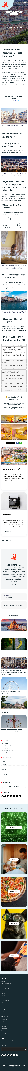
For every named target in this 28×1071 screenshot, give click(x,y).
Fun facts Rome (5, 712)
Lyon (20, 11)
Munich (20, 729)
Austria (3, 761)
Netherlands (4, 774)
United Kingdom (5, 777)
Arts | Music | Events (6, 1023)
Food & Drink (4, 1019)
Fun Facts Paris (5, 693)
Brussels (8, 670)
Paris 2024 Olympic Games (7, 750)
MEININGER (14, 14)
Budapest (3, 632)
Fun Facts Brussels (6, 674)
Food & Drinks (19, 670)
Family (13, 670)
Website (12, 585)
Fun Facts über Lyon (6, 748)
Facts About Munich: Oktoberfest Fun (11, 731)
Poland (2, 1011)
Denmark (3, 764)
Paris (18, 691)
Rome (17, 710)
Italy (8, 710)
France (8, 11)
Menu (25, 2)
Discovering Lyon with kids (7, 745)
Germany (14, 651)
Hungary (15, 632)
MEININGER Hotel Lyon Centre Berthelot (11, 226)
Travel (24, 651)
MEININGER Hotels (14, 565)
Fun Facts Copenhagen (6, 752)
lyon (10, 540)
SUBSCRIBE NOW (14, 786)
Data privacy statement (6, 983)
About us (3, 981)
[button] (10, 443)
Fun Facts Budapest (6, 635)
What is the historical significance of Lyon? (14, 345)
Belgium (3, 670)
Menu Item (2, 796)
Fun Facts (14, 11)
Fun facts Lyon (4, 743)
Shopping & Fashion (17, 672)
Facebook (15, 585)
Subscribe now (8, 531)
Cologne (3, 651)
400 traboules (21, 328)
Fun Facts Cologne (6, 653)
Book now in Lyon (9, 485)
